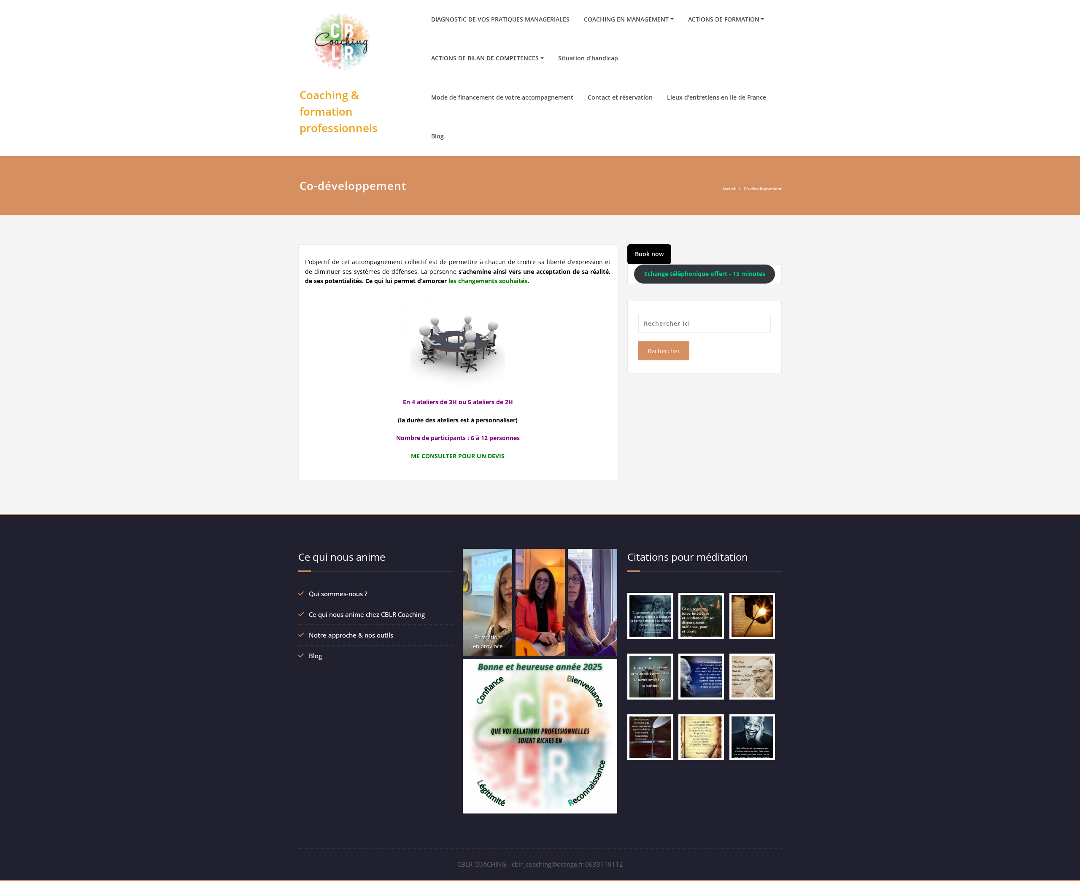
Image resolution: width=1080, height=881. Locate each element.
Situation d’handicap (588, 58)
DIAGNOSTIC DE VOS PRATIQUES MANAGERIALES (500, 19)
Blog (437, 136)
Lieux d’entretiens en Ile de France (716, 97)
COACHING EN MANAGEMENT (626, 19)
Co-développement (763, 189)
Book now (649, 254)
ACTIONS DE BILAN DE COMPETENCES (485, 58)
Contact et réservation (620, 97)
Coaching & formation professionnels (339, 111)
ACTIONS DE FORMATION (723, 19)
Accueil (729, 189)
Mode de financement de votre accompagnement (502, 97)
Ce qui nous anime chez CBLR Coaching (367, 614)
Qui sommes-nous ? (338, 593)
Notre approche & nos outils (351, 635)
